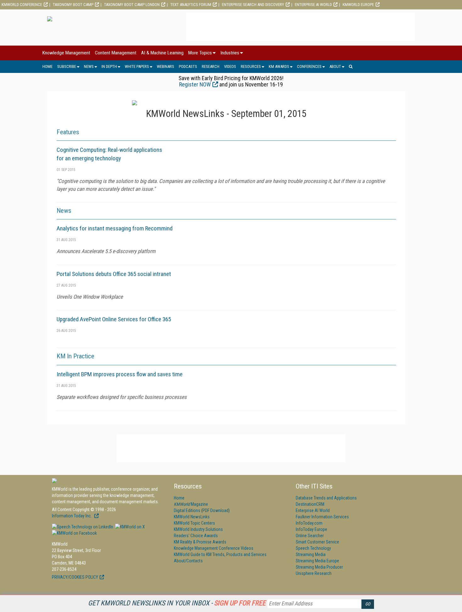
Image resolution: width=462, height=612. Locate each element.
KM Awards (279, 66)
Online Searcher (310, 535)
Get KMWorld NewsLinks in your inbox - (177, 603)
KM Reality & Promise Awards (200, 541)
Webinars (165, 66)
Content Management (115, 53)
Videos (230, 66)
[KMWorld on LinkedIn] (82, 526)
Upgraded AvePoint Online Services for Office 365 (114, 319)
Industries (229, 53)
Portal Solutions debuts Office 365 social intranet (114, 274)
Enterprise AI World (313, 4)
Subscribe (66, 66)
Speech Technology (313, 548)
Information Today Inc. (72, 515)
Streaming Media (311, 554)
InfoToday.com (309, 523)
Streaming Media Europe (317, 560)
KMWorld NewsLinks (192, 516)
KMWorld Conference (22, 4)
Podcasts (188, 66)
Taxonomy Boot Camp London (132, 4)
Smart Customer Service (317, 541)
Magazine (191, 504)
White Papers (137, 66)
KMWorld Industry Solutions (198, 529)
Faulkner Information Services (322, 516)
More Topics (200, 53)
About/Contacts (188, 560)
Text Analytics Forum (190, 4)
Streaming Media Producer (319, 567)
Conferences (309, 66)
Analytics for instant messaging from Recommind (115, 228)
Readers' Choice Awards (196, 535)
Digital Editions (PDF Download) (202, 510)
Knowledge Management (66, 53)
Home (47, 66)
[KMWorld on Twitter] (129, 526)
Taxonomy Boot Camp (73, 4)
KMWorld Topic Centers (194, 523)
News (89, 66)
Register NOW (195, 84)
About (335, 66)
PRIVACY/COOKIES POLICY (75, 577)
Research (210, 66)
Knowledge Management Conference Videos (213, 548)
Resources (251, 66)
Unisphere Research (314, 573)
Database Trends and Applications (326, 497)
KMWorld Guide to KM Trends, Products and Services (220, 554)
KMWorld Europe (358, 4)
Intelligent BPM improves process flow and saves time (120, 374)
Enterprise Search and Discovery (253, 4)
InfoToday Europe (311, 529)
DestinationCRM (310, 504)
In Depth (109, 66)
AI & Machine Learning (162, 53)
